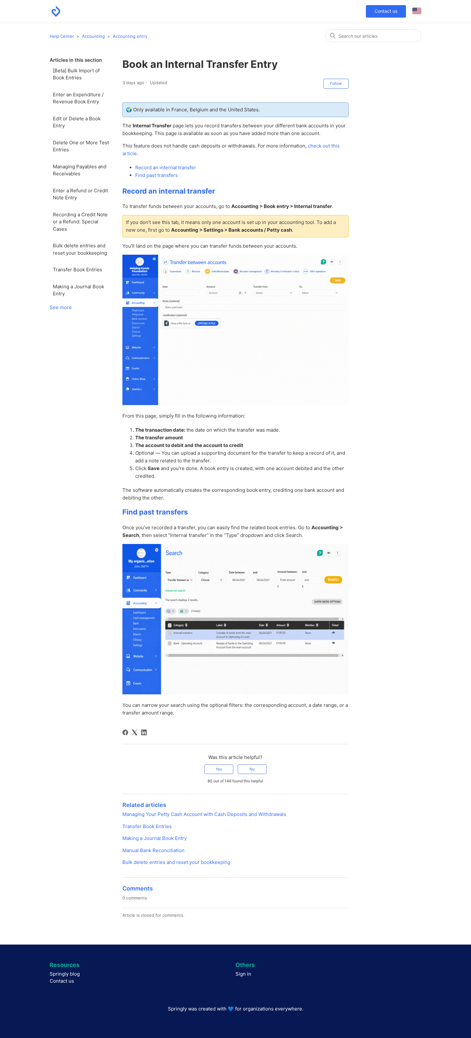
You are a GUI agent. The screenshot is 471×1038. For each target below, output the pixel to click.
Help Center (62, 36)
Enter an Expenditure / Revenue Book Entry (78, 98)
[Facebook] (125, 732)
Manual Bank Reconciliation (153, 850)
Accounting (93, 36)
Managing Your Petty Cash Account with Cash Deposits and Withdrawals (204, 814)
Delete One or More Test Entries (81, 146)
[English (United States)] (416, 11)
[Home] (56, 11)
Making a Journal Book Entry (78, 290)
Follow (336, 83)
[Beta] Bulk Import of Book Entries (76, 74)
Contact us (386, 11)
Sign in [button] (243, 974)
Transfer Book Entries (77, 270)
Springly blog (65, 974)
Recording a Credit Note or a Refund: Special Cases (80, 222)
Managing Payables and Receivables (79, 170)
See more (61, 307)
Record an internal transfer (165, 167)
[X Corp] (134, 732)
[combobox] (373, 35)
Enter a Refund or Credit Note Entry (80, 194)
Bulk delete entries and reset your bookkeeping (80, 249)
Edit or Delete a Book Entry (77, 122)
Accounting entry (130, 36)
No (252, 769)
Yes (219, 769)
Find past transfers (156, 175)
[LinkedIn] (144, 732)
